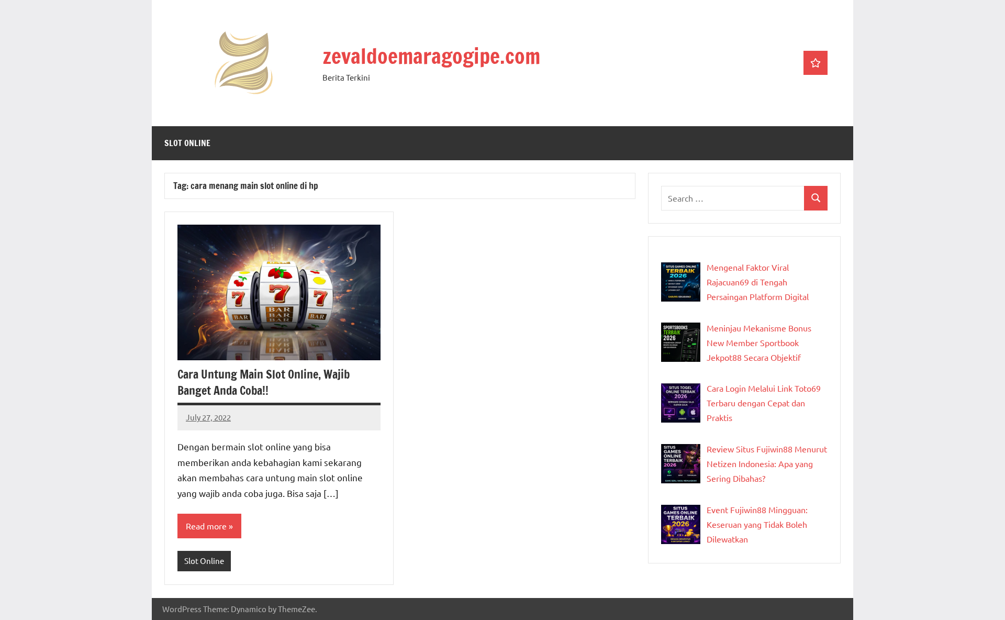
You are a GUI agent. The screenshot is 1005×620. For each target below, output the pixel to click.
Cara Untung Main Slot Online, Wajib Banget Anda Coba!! (263, 382)
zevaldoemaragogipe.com (431, 56)
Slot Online (187, 143)
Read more (206, 526)
